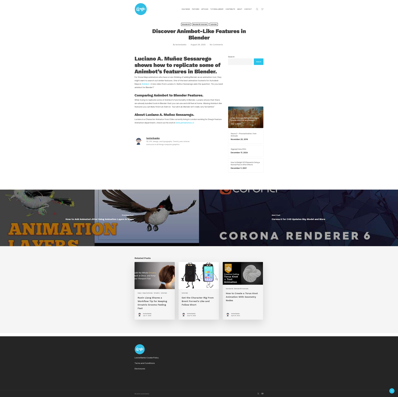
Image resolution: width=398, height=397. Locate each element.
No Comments (216, 44)
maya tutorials (147, 293)
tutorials (214, 24)
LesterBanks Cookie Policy (147, 357)
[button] (262, 9)
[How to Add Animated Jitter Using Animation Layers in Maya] (99, 218)
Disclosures (140, 368)
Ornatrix (157, 293)
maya (139, 293)
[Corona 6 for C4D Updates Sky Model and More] (298, 218)
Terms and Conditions (145, 363)
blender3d (186, 24)
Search (231, 56)
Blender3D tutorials (200, 24)
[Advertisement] (245, 85)
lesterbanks (181, 44)
